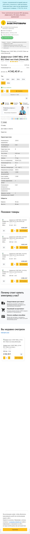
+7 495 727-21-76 (14, 34)
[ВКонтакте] (12, 119)
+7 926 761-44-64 (6, 34)
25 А (23, 79)
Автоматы (25, 13)
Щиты (17, 15)
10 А (7, 79)
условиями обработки (15, 522)
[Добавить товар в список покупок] (26, 98)
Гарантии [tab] (3, 132)
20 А (18, 79)
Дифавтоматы (9, 15)
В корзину (20, 91)
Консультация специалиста (10, 112)
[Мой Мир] (15, 119)
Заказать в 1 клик (14, 94)
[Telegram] (26, 119)
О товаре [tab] (4, 122)
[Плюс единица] (7, 91)
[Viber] (22, 119)
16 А (13, 79)
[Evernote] (19, 119)
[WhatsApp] (24, 119)
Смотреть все (5, 332)
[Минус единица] (2, 91)
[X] (17, 119)
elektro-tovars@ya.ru (7, 30)
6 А (3, 79)
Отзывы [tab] (3, 125)
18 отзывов (21, 61)
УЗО (14, 15)
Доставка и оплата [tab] (7, 129)
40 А (8, 83)
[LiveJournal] (21, 119)
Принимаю (15, 529)
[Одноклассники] (14, 119)
